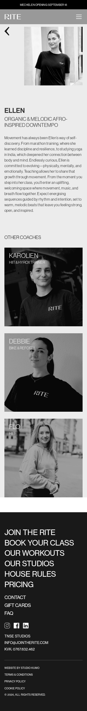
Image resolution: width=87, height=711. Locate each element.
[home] (12, 17)
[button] (78, 16)
